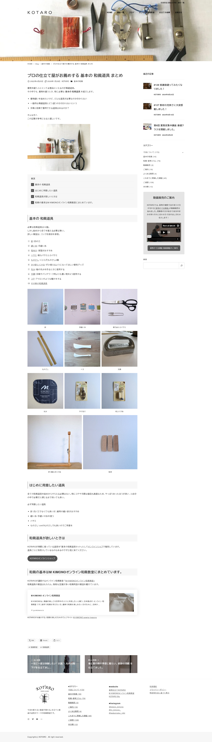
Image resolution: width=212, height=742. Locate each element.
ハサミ (34, 255)
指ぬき (34, 250)
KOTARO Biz (114, 696)
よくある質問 (148, 173)
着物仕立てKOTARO (117, 690)
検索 (145, 259)
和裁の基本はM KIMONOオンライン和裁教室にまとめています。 (64, 202)
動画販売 (147, 165)
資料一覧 (181, 2)
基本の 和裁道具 (42, 184)
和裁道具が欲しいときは (46, 196)
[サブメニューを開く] (183, 152)
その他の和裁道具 (39, 283)
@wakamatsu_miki (117, 713)
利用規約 (153, 686)
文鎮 (33, 274)
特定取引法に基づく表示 (159, 692)
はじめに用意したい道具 (46, 190)
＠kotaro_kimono (116, 706)
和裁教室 (33, 647)
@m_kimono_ (115, 709)
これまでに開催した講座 (153, 178)
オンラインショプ (95, 546)
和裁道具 (45, 647)
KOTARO (42, 737)
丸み (33, 269)
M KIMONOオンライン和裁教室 (79, 580)
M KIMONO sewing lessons (85, 617)
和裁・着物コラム (149, 161)
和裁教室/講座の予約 (169, 2)
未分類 (146, 186)
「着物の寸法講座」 (162, 208)
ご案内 (146, 169)
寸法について (148, 152)
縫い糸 (34, 245)
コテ (33, 278)
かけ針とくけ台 (38, 264)
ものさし (35, 260)
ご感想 (146, 182)
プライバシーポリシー (158, 689)
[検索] (181, 265)
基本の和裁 (78, 81)
